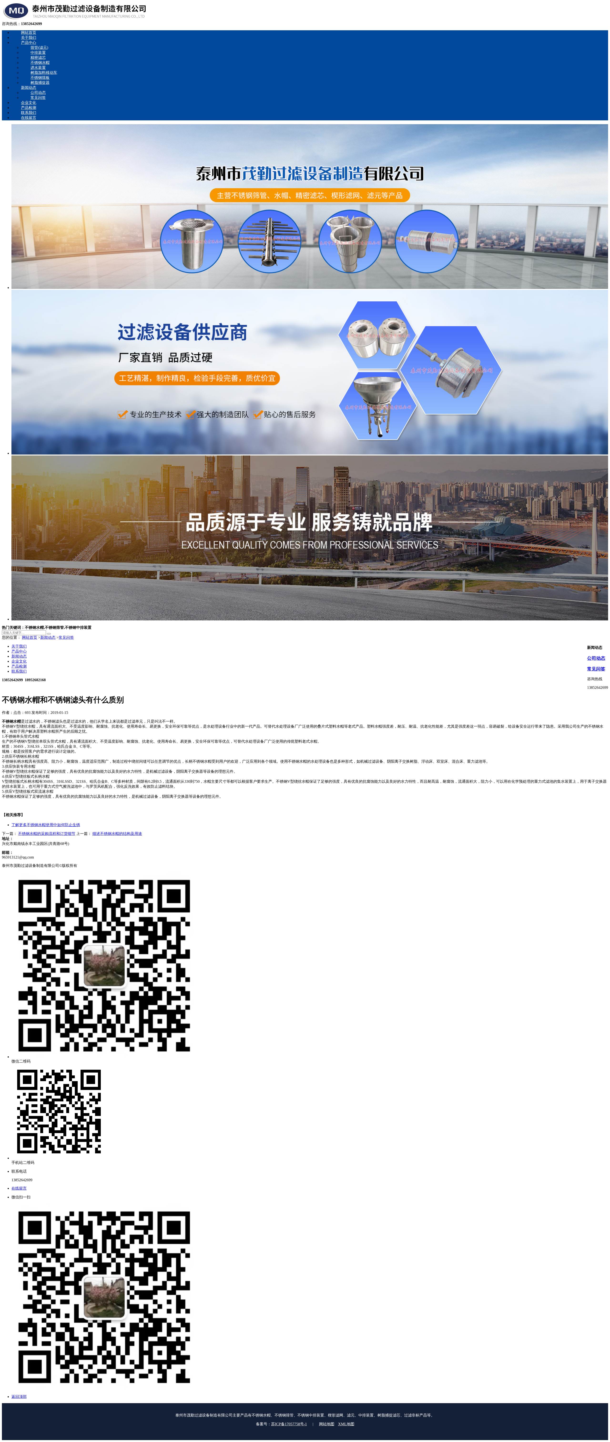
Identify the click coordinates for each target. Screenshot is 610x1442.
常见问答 (66, 637)
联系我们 (19, 671)
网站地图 (326, 1424)
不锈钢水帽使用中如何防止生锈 (45, 825)
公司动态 (596, 658)
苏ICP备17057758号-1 (289, 1424)
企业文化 (19, 661)
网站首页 (29, 637)
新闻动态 (48, 637)
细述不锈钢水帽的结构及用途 (117, 834)
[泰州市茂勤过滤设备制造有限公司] (74, 19)
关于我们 (19, 646)
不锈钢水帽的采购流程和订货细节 (46, 834)
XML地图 (346, 1424)
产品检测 (19, 666)
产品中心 (19, 651)
